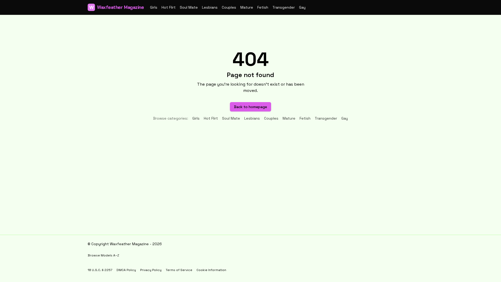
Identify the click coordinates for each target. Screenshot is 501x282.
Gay (302, 7)
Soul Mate (189, 7)
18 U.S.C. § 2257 (100, 270)
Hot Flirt (169, 7)
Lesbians (210, 7)
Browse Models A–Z (103, 255)
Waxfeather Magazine (116, 7)
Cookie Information (211, 270)
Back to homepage (250, 106)
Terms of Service (179, 270)
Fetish (262, 7)
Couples (229, 7)
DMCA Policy (126, 270)
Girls (153, 7)
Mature (246, 7)
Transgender (283, 7)
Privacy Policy (151, 270)
